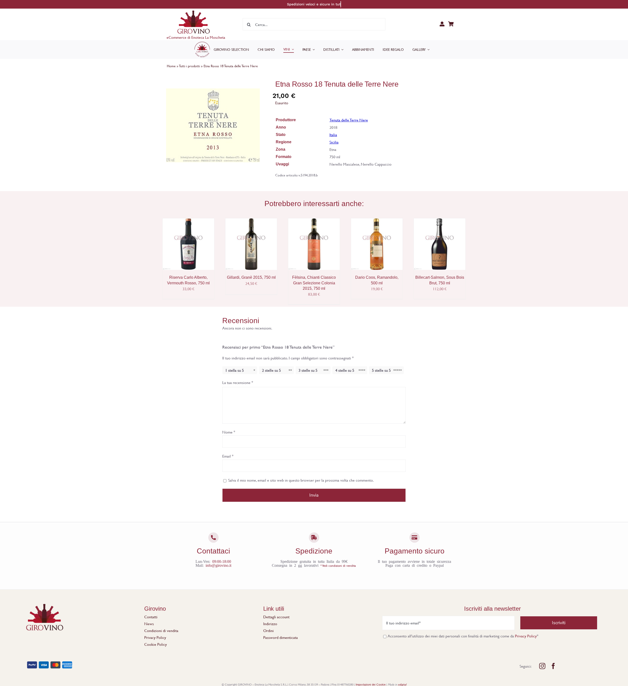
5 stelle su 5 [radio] (381, 370)
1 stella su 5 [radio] (234, 370)
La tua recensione (237, 382)
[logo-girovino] (193, 11)
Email (228, 456)
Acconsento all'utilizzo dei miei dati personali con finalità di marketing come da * (462, 636)
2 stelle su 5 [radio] (271, 370)
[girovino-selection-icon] (202, 43)
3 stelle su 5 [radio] (308, 370)
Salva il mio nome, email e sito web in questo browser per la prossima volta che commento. (301, 480)
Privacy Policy (526, 636)
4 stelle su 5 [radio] (344, 370)
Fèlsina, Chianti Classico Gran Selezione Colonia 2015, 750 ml (314, 282)
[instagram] (542, 666)
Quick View (192, 248)
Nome (228, 432)
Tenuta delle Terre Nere (348, 120)
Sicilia (334, 142)
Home (171, 65)
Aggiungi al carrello (188, 242)
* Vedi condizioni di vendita (338, 565)
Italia (333, 134)
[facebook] (553, 666)
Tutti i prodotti (189, 65)
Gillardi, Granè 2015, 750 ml (251, 277)
